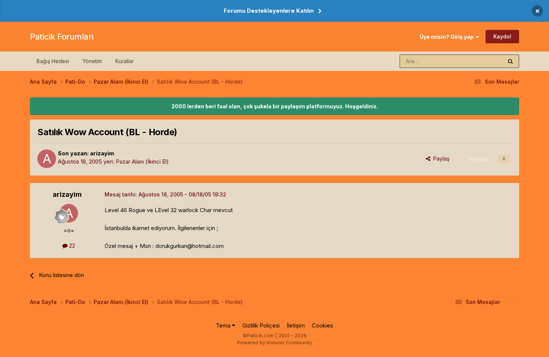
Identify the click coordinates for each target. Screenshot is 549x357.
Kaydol (502, 36)
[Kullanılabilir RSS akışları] (511, 302)
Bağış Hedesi (53, 61)
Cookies (322, 325)
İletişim (296, 325)
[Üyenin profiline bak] (46, 158)
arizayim (102, 153)
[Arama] (510, 61)
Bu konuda (480, 61)
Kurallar (124, 61)
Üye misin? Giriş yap (448, 37)
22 (71, 245)
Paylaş (439, 158)
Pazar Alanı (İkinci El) (142, 161)
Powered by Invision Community (274, 342)
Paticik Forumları (62, 36)
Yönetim (92, 61)
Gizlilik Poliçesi (261, 325)
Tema (224, 325)
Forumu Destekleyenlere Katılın (269, 10)
